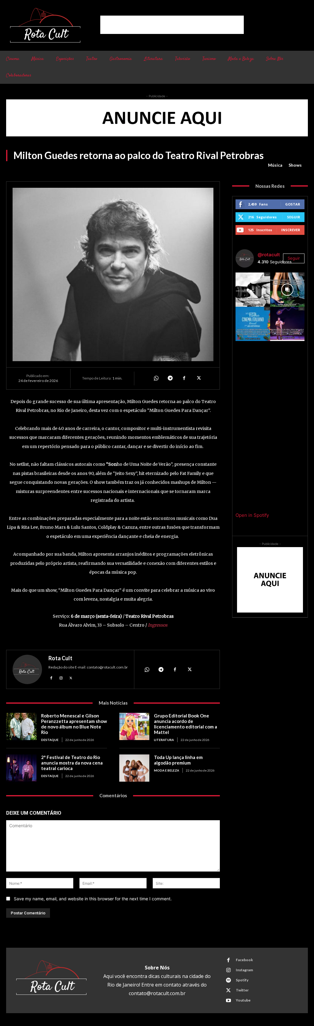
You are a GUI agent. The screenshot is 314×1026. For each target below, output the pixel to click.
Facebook (244, 959)
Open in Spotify (252, 515)
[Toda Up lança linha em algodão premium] (134, 768)
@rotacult (269, 254)
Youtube (243, 1000)
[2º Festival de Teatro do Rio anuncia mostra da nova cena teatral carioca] (21, 768)
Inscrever (290, 230)
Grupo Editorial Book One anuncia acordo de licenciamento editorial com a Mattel (185, 724)
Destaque (50, 740)
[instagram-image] (253, 289)
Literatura (164, 740)
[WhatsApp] (156, 378)
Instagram (244, 970)
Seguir (293, 217)
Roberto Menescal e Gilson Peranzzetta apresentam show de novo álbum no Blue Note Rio (74, 724)
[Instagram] (61, 677)
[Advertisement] (172, 25)
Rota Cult (60, 658)
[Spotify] (228, 980)
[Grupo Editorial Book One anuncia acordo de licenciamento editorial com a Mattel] (134, 726)
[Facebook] (184, 378)
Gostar (292, 204)
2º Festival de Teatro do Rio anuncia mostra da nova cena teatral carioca (72, 762)
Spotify (242, 980)
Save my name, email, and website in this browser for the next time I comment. (93, 898)
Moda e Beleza (166, 770)
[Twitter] (198, 378)
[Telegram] (170, 378)
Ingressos (157, 625)
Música (275, 165)
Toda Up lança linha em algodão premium (178, 759)
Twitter (242, 990)
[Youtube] (228, 1001)
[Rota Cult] (27, 669)
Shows (295, 165)
